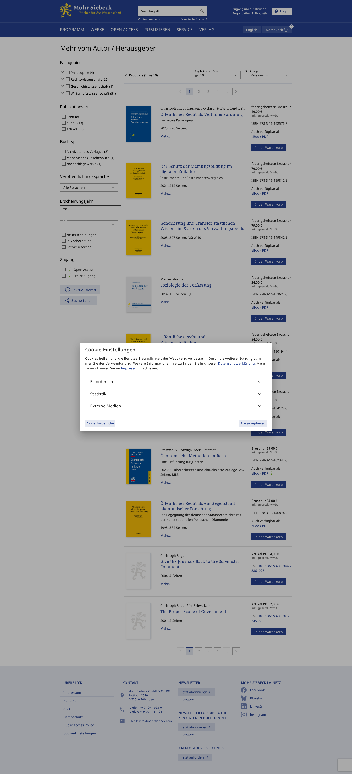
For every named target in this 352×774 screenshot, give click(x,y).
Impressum (130, 368)
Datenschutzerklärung (236, 363)
